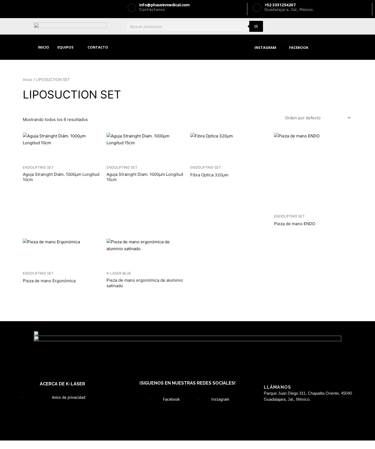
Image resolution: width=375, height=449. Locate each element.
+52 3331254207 (312, 416)
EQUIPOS (65, 47)
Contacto (98, 47)
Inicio (27, 79)
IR (256, 26)
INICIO (43, 47)
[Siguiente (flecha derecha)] (34, 446)
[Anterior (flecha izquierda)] (11, 446)
